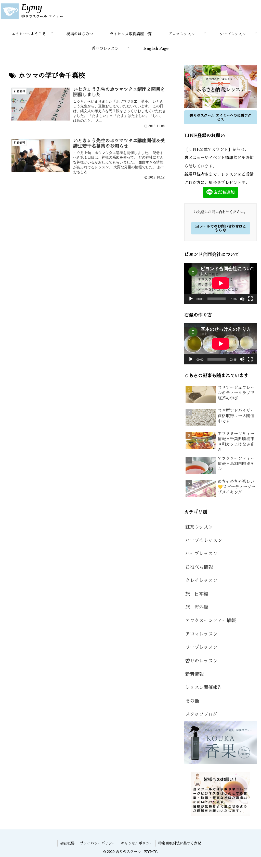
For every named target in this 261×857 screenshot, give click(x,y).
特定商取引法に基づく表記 (179, 843)
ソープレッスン (201, 647)
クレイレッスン (201, 580)
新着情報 (194, 674)
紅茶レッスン (199, 527)
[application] (220, 283)
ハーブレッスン (201, 553)
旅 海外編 (196, 607)
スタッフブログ (201, 714)
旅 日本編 (196, 594)
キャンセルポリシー (137, 843)
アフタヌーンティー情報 (210, 620)
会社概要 (67, 843)
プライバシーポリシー (97, 843)
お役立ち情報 (199, 567)
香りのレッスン (201, 661)
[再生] (190, 298)
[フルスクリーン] (250, 298)
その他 (192, 701)
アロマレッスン (201, 634)
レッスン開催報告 (203, 687)
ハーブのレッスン (203, 540)
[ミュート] (242, 298)
